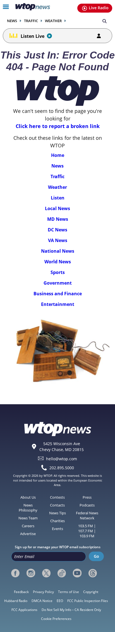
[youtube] (77, 573)
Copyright (90, 591)
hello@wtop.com (61, 458)
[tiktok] (62, 573)
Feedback (21, 591)
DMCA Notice (42, 600)
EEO (60, 600)
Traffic (31, 21)
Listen (57, 198)
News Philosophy (28, 508)
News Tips (57, 512)
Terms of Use (68, 591)
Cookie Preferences (56, 618)
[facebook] (15, 573)
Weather (53, 21)
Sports (58, 272)
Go (96, 556)
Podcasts (87, 505)
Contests (57, 497)
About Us (28, 497)
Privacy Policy (43, 591)
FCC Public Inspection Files (87, 600)
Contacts (57, 505)
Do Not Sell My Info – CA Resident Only (71, 609)
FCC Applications (24, 609)
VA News (57, 240)
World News (57, 262)
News (12, 21)
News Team (28, 518)
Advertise (28, 533)
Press (87, 497)
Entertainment (57, 304)
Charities (57, 520)
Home (57, 155)
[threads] (92, 573)
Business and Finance (57, 294)
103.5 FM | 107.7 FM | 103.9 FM (87, 530)
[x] (46, 573)
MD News (57, 219)
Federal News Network (87, 515)
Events (57, 528)
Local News (57, 208)
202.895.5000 (61, 467)
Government (58, 283)
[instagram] (31, 573)
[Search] (104, 20)
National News (57, 251)
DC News (57, 230)
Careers (28, 525)
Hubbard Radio (15, 600)
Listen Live (32, 36)
